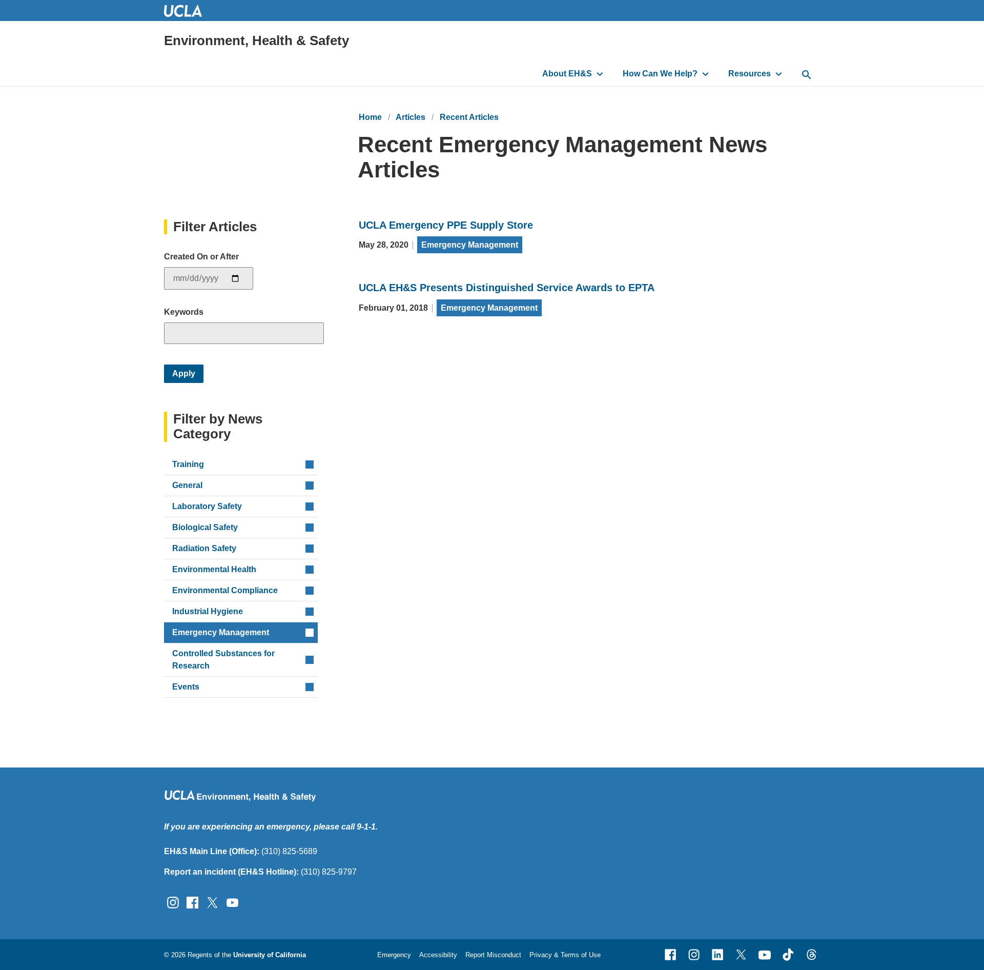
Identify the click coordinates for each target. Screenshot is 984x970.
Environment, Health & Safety (256, 40)
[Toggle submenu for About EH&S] (599, 73)
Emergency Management (469, 244)
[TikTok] (788, 954)
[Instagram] (694, 954)
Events (185, 686)
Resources (749, 73)
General (187, 485)
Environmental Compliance (225, 590)
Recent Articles (469, 117)
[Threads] (812, 954)
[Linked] (717, 954)
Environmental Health (214, 569)
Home (370, 117)
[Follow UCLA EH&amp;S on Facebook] (192, 902)
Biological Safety (205, 527)
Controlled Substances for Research (223, 659)
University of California (269, 955)
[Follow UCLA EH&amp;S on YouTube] (232, 902)
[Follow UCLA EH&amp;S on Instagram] (173, 902)
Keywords (183, 312)
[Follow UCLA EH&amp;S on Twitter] (212, 902)
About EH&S (567, 73)
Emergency (394, 955)
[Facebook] (670, 954)
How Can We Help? (660, 73)
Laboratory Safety (207, 506)
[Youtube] (764, 954)
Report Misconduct (493, 955)
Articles (410, 117)
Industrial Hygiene (207, 611)
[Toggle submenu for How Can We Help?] (705, 73)
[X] (741, 954)
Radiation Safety (204, 548)
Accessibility (438, 955)
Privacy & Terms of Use (565, 955)
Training (188, 464)
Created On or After (201, 256)
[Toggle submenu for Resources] (778, 73)
